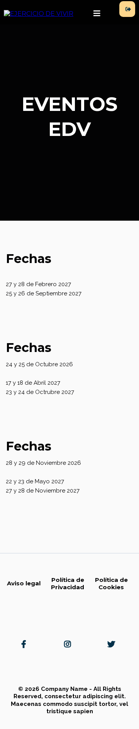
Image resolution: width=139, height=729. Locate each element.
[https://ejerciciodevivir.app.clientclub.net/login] (127, 9)
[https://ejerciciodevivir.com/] (38, 13)
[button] (96, 14)
